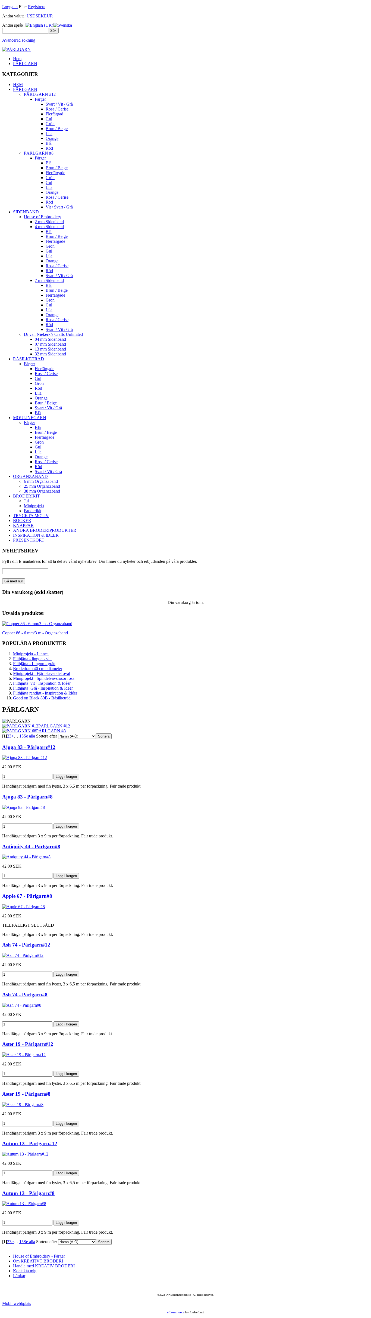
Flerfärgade (55, 172)
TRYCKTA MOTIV (31, 515)
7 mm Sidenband (49, 280)
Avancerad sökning (18, 40)
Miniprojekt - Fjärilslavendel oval (41, 673)
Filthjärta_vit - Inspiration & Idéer (42, 683)
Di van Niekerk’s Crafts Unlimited (53, 334)
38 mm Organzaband (42, 491)
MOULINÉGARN (29, 417)
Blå (49, 143)
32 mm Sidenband (50, 354)
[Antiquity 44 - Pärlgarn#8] (26, 857)
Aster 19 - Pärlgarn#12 (27, 1044)
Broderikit (32, 510)
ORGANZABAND (30, 476)
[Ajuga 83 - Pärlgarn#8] (23, 807)
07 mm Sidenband (50, 344)
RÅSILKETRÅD (28, 359)
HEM (18, 84)
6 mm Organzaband (41, 481)
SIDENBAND (26, 212)
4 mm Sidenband (49, 226)
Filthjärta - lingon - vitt (32, 658)
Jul (26, 501)
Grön (50, 123)
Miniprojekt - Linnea (31, 654)
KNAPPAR (23, 525)
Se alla (29, 736)
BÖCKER (22, 520)
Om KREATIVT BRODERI (38, 1261)
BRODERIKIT (26, 496)
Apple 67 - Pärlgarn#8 (27, 896)
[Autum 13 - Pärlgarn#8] (24, 1203)
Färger (40, 99)
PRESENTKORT (28, 540)
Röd (49, 148)
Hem (17, 58)
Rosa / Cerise (57, 109)
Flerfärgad (54, 114)
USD (31, 16)
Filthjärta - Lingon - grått (34, 663)
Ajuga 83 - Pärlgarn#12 (28, 747)
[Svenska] (62, 25)
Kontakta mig (24, 1270)
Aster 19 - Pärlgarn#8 (26, 1094)
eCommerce (175, 1312)
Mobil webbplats (16, 1303)
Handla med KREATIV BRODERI (44, 1266)
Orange (52, 138)
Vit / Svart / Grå (59, 207)
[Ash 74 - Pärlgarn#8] (21, 1005)
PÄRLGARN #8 (39, 153)
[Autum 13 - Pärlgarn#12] (25, 1154)
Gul (49, 118)
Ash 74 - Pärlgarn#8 (25, 994)
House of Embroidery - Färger (39, 1256)
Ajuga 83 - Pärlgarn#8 (27, 797)
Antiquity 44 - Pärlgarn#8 (31, 846)
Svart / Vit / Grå (59, 104)
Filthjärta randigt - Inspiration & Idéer (45, 693)
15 (21, 736)
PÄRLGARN (25, 63)
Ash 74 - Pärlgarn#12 (26, 945)
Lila (49, 133)
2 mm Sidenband (49, 221)
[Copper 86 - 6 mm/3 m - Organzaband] (37, 623)
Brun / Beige (57, 128)
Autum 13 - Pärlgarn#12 (29, 1143)
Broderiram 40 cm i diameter (37, 668)
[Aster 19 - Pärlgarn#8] (22, 1104)
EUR (48, 16)
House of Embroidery (42, 216)
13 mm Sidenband (50, 349)
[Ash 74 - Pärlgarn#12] (22, 955)
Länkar (19, 1275)
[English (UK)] (39, 25)
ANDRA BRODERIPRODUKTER (44, 530)
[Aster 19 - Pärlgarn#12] (24, 1054)
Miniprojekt (34, 505)
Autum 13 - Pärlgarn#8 (28, 1193)
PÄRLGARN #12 (40, 94)
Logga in (10, 6)
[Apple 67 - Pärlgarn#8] (23, 906)
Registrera (36, 6)
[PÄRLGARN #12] (20, 726)
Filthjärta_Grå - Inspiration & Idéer (43, 688)
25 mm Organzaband (42, 486)
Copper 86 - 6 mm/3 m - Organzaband (35, 633)
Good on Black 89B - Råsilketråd (42, 698)
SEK (40, 16)
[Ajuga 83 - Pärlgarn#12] (24, 757)
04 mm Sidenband (50, 339)
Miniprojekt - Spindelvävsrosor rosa (43, 678)
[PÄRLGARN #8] (19, 731)
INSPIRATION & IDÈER (36, 535)
